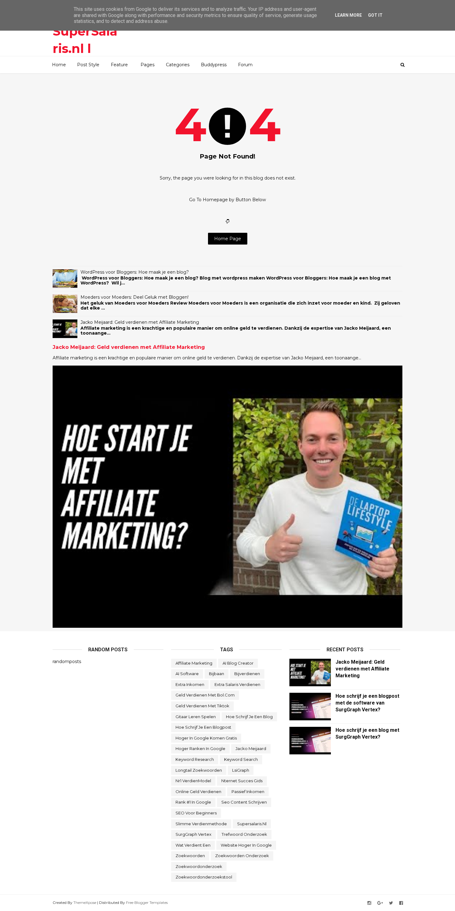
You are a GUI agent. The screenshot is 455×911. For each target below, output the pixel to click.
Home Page (227, 238)
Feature (119, 64)
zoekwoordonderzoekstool (204, 876)
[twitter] (391, 903)
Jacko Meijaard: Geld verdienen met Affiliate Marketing (139, 322)
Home (59, 64)
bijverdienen (247, 673)
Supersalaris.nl (251, 823)
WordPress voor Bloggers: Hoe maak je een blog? (134, 272)
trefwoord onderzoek (244, 834)
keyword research (195, 759)
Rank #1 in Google (193, 802)
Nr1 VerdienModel (193, 780)
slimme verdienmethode (201, 823)
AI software (187, 673)
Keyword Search (241, 759)
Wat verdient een (193, 845)
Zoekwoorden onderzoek (242, 855)
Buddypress (214, 64)
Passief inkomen (248, 791)
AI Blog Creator (238, 663)
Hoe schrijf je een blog (249, 716)
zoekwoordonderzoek (199, 866)
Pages (147, 64)
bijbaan (216, 673)
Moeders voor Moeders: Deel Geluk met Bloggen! (134, 297)
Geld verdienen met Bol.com (205, 694)
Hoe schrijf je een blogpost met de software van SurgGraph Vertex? (367, 703)
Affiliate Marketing (194, 663)
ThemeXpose (84, 902)
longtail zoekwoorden (199, 770)
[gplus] (380, 903)
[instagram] (369, 903)
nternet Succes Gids (241, 780)
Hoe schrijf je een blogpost (203, 727)
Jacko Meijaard (251, 748)
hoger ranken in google (200, 748)
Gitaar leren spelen (196, 716)
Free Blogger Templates (147, 902)
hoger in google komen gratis (206, 737)
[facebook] (401, 903)
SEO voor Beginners (196, 812)
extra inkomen (190, 684)
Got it (375, 15)
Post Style (88, 64)
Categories (177, 64)
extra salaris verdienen (237, 684)
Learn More (348, 15)
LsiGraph (240, 770)
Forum (245, 64)
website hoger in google (246, 845)
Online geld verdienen (198, 791)
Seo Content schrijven (244, 802)
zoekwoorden (190, 855)
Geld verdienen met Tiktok (202, 705)
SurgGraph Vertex (193, 834)
